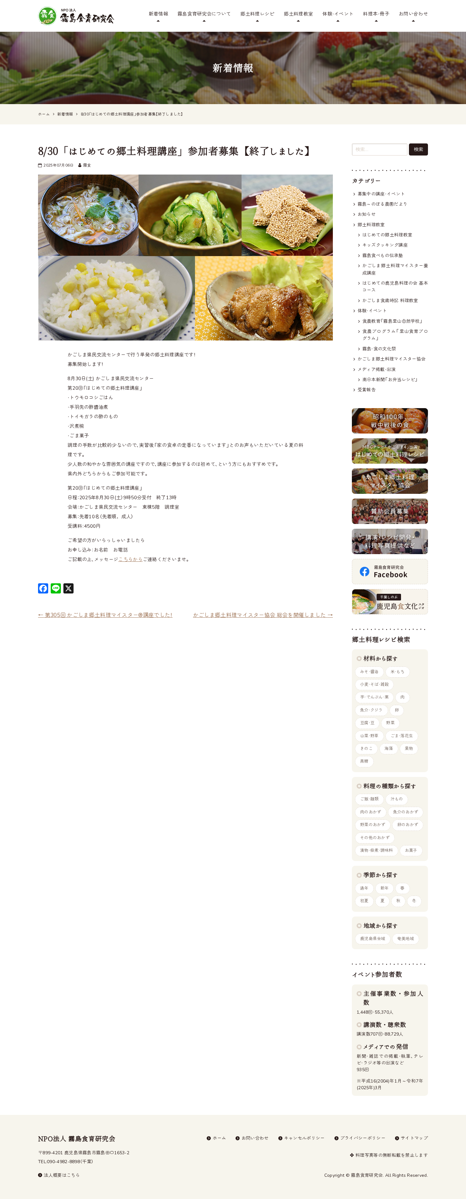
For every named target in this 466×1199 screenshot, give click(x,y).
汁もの (397, 799)
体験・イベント (337, 14)
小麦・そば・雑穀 (374, 684)
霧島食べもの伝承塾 (382, 256)
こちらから (130, 559)
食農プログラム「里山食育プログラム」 (395, 334)
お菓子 (411, 850)
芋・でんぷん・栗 (374, 697)
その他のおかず (375, 838)
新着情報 (158, 14)
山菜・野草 (369, 736)
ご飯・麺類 (369, 799)
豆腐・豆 (367, 723)
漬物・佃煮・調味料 (376, 850)
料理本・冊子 (376, 14)
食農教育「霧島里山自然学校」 (392, 321)
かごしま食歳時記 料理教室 (390, 301)
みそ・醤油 (369, 672)
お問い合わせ (413, 14)
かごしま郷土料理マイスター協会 (392, 359)
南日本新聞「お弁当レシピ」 (390, 380)
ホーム (219, 1138)
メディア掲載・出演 (377, 370)
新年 (384, 888)
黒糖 (364, 761)
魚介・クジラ (371, 710)
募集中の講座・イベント (381, 194)
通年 (364, 888)
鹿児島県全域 (372, 939)
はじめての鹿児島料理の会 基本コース (395, 286)
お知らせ (367, 214)
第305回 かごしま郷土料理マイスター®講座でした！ (105, 615)
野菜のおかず (372, 825)
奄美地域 (405, 939)
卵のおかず (407, 825)
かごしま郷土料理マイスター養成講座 (395, 269)
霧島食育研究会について (204, 14)
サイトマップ (414, 1138)
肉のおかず (370, 812)
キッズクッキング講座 (385, 245)
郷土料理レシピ (257, 14)
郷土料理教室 (298, 14)
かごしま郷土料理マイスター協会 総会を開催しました (263, 615)
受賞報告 (367, 390)
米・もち (398, 672)
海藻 (389, 749)
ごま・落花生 (402, 736)
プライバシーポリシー (362, 1138)
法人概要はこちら (62, 1175)
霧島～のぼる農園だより (382, 204)
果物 (409, 749)
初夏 (364, 901)
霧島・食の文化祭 (379, 349)
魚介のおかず (405, 812)
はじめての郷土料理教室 (387, 235)
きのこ (366, 749)
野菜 (390, 723)
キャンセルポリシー (304, 1138)
